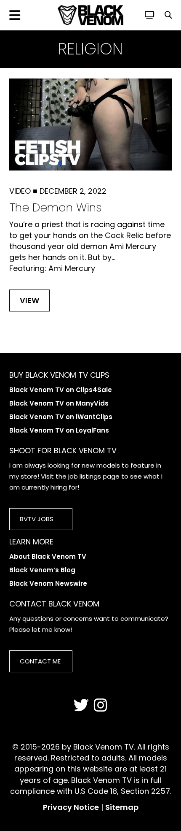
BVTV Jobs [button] (36, 518)
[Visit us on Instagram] (100, 706)
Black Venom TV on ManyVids (59, 403)
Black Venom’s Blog (42, 570)
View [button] (29, 300)
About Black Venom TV (47, 556)
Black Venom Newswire (48, 583)
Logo (90, 15)
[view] (149, 15)
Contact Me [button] (40, 661)
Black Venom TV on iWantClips (60, 416)
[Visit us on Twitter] (81, 706)
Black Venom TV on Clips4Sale (60, 389)
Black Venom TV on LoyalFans (59, 430)
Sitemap (121, 807)
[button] (168, 15)
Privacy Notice (71, 807)
